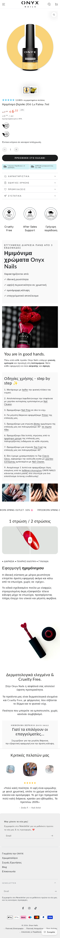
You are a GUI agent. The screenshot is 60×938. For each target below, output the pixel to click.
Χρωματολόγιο (10, 858)
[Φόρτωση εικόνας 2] (33, 90)
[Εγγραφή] (52, 836)
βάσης (37, 423)
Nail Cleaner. (38, 461)
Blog (4, 867)
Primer (45, 415)
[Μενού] (3, 4)
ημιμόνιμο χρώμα (13, 438)
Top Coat (38, 447)
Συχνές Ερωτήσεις (12, 862)
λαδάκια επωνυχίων (32, 470)
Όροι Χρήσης (51, 928)
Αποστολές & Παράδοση (31, 932)
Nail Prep (25, 410)
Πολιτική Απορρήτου (35, 928)
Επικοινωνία (8, 871)
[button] (49, 4)
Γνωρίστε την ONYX (12, 853)
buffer (25, 389)
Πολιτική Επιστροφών (14, 928)
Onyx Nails (33, 925)
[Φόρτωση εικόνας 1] (26, 90)
